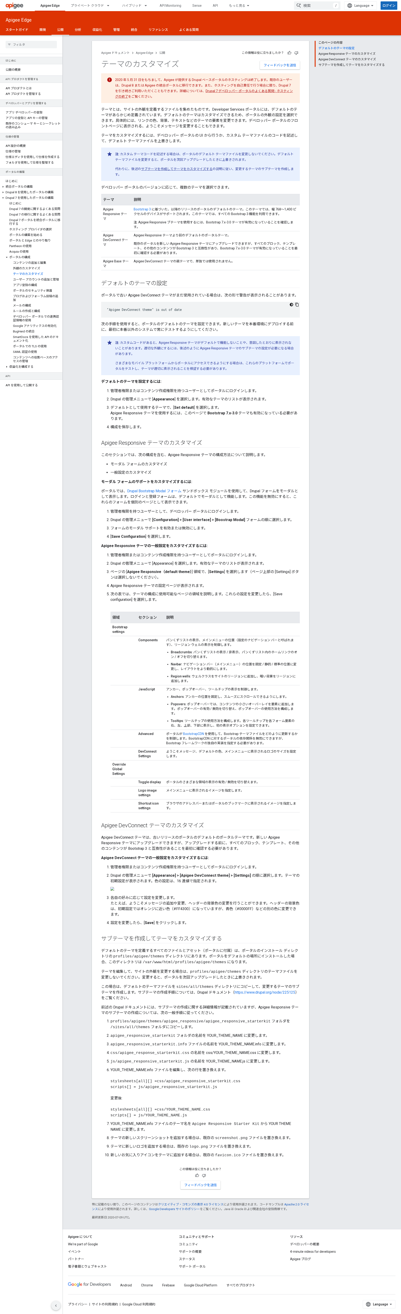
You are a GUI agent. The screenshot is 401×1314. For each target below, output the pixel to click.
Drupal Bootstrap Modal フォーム (154, 491)
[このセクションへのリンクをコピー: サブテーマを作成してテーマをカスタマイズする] (226, 939)
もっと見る (237, 5)
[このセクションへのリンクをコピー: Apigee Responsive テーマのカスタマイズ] (206, 443)
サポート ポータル (192, 1266)
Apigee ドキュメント (115, 53)
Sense (197, 5)
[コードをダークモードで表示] (291, 304)
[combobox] (317, 5)
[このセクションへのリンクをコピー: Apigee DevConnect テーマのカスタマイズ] (208, 826)
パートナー (76, 1259)
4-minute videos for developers (313, 1251)
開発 (42, 30)
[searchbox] (31, 44)
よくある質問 (189, 30)
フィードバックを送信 (280, 65)
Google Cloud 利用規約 (138, 1304)
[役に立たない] (296, 52)
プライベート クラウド (87, 5)
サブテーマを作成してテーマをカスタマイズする (177, 169)
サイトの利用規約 (105, 1304)
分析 (78, 30)
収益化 (97, 30)
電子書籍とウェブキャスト (87, 1266)
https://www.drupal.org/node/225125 (265, 992)
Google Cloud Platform (200, 1285)
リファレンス (158, 30)
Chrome (147, 1285)
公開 (60, 30)
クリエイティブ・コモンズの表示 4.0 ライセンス (190, 1204)
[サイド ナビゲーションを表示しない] (56, 1305)
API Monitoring (170, 5)
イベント (74, 1251)
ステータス (187, 1259)
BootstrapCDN (193, 734)
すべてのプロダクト (240, 1285)
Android (126, 1285)
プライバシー (77, 1304)
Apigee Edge (50, 5)
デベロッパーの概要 (304, 1244)
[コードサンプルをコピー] (297, 304)
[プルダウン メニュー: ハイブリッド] (148, 5)
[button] (31, 187)
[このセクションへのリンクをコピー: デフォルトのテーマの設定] (172, 284)
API (215, 5)
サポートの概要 (190, 1251)
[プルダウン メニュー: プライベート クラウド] (110, 5)
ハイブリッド (132, 5)
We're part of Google (83, 1244)
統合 (134, 30)
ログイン (388, 5)
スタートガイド (17, 30)
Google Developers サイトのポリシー (174, 1209)
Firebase (168, 1285)
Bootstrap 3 (142, 209)
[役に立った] (289, 52)
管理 (116, 30)
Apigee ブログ (300, 1259)
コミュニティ (188, 1244)
